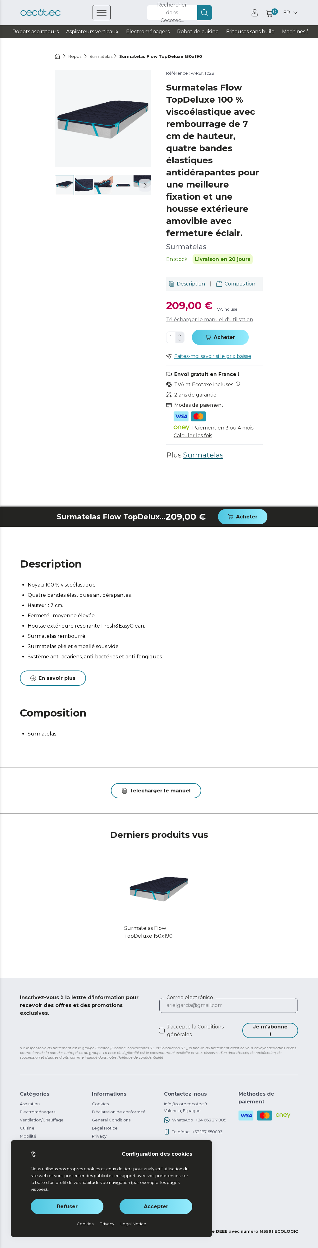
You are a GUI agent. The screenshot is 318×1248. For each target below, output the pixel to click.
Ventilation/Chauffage (42, 1119)
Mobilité (28, 1136)
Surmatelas (203, 455)
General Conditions (111, 1119)
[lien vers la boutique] (40, 12)
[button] (145, 185)
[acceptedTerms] (162, 1030)
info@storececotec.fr (185, 1103)
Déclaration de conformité (119, 1111)
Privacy (99, 1136)
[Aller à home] (57, 56)
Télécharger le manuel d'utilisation (209, 319)
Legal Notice (105, 1127)
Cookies (100, 1103)
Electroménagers (37, 1111)
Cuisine (27, 1127)
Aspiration (30, 1103)
